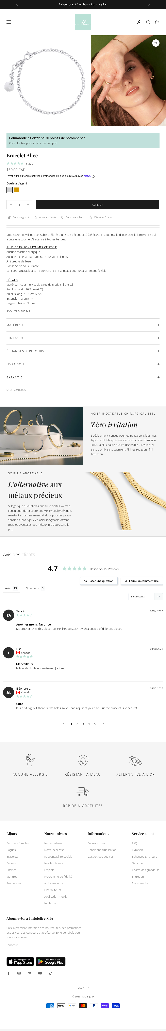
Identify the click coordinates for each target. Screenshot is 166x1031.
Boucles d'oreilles (17, 843)
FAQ (134, 843)
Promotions (13, 883)
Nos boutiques (53, 863)
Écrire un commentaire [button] (144, 581)
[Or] (16, 190)
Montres (11, 876)
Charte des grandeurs (146, 870)
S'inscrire (12, 945)
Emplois (49, 870)
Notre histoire (53, 843)
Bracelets (12, 856)
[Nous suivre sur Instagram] (19, 973)
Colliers (11, 863)
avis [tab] (8, 588)
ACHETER (97, 204)
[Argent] (9, 190)
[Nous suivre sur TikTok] (51, 973)
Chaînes (11, 870)
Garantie (137, 863)
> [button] (103, 724)
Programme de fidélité (58, 876)
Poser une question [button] (101, 581)
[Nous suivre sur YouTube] (40, 973)
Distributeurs (52, 890)
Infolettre (50, 903)
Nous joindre (140, 883)
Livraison (137, 850)
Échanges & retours (144, 856)
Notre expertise (54, 850)
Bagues (11, 850)
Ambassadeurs (53, 883)
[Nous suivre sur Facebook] (8, 973)
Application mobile (55, 896)
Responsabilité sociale (58, 856)
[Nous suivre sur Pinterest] (30, 973)
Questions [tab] (32, 588)
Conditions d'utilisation (102, 850)
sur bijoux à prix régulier (93, 4)
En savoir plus (96, 843)
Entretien (138, 876)
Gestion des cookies (101, 856)
